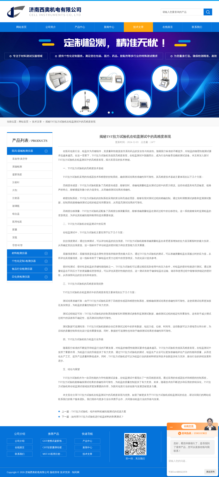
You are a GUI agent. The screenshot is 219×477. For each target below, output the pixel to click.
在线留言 (168, 27)
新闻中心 (109, 27)
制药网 (75, 472)
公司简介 (51, 27)
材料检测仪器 (19, 253)
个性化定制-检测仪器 (24, 261)
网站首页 (21, 27)
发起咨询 (210, 472)
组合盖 (16, 214)
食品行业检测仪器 (22, 268)
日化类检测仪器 (21, 276)
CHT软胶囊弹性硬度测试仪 (54, 447)
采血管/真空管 (19, 159)
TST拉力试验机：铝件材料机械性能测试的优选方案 (98, 411)
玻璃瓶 (16, 206)
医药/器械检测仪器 (22, 150)
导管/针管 (17, 245)
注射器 (16, 198)
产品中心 (80, 27)
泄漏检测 (17, 166)
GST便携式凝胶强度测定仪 (54, 441)
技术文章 (138, 27)
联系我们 (197, 27)
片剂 (14, 190)
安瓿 (14, 237)
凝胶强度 (17, 174)
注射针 (16, 182)
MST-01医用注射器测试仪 (54, 454)
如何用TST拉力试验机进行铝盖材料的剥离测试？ (97, 416)
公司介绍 (19, 441)
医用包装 (17, 221)
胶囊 (14, 229)
